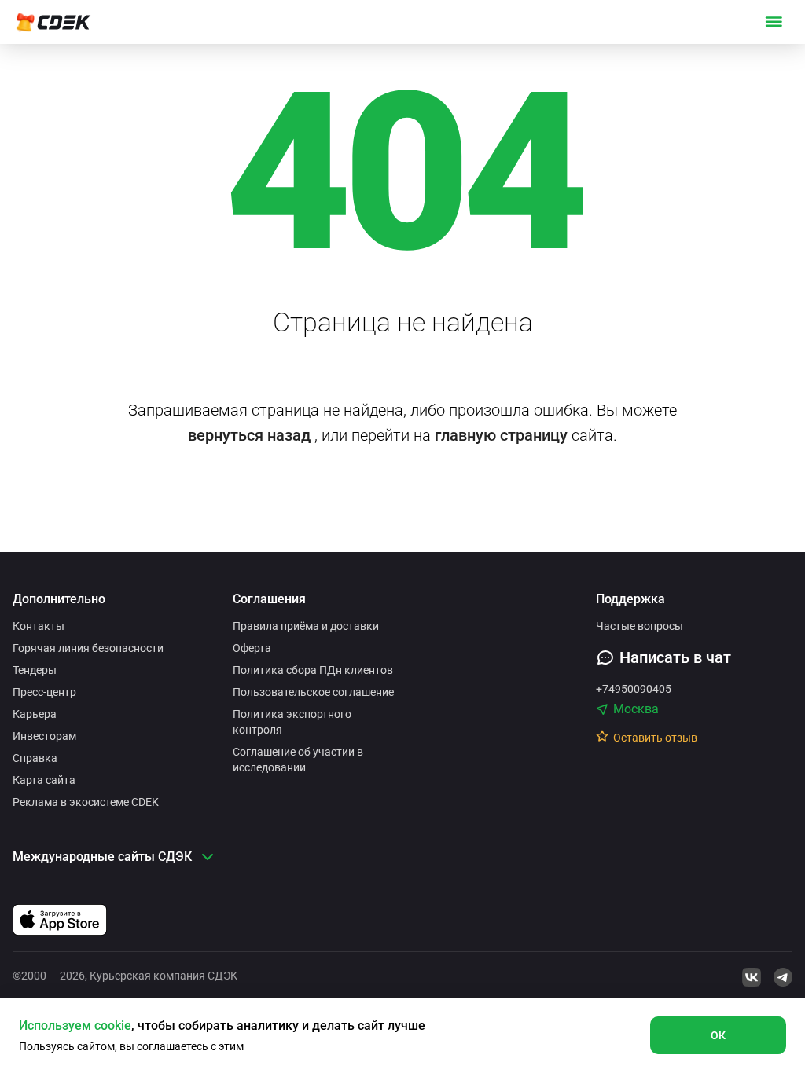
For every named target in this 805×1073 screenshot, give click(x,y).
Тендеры (35, 670)
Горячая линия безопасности (88, 648)
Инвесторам (44, 736)
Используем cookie (75, 1025)
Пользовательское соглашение (313, 692)
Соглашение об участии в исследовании (298, 759)
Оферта (252, 648)
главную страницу (501, 435)
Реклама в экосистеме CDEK (86, 802)
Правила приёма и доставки (306, 626)
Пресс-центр (44, 692)
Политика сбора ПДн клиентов (313, 670)
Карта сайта (44, 780)
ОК (718, 1035)
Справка (35, 758)
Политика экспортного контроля (292, 722)
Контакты (38, 626)
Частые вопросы (639, 626)
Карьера (35, 714)
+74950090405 (633, 689)
